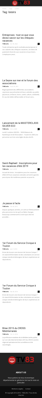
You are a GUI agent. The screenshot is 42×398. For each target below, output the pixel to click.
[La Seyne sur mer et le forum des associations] (21, 68)
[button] (38, 3)
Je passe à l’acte (11, 203)
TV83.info (5, 44)
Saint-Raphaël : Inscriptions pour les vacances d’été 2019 (19, 164)
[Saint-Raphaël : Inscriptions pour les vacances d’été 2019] (21, 151)
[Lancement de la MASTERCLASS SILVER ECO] (21, 111)
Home (4, 9)
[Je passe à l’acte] (21, 191)
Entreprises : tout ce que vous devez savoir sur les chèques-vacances (18, 38)
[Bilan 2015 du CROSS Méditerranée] (21, 316)
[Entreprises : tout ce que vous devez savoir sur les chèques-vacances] (21, 24)
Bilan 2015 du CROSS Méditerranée (14, 329)
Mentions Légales (17, 389)
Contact (27, 389)
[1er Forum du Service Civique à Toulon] (21, 231)
